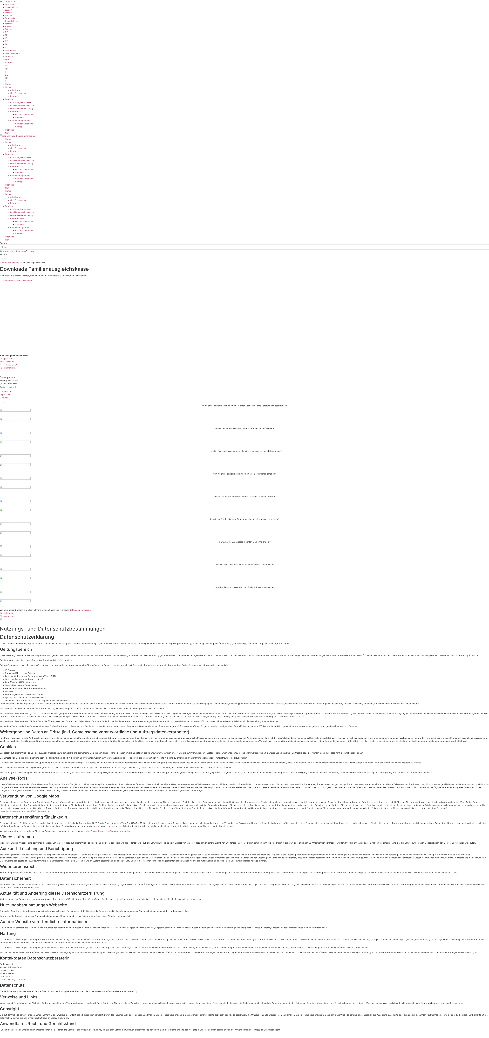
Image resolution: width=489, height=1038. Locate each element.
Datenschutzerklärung (80, 610)
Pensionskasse (17, 111)
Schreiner (19, 117)
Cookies (4, 397)
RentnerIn (14, 96)
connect (8, 10)
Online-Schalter (11, 7)
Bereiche (9, 99)
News (7, 133)
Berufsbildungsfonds (20, 120)
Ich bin (8, 87)
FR (6, 35)
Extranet (8, 15)
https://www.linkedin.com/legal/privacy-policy (107, 831)
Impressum (5, 394)
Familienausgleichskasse (22, 105)
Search (3, 243)
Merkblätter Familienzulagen (18, 280)
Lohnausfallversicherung (21, 108)
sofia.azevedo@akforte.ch (12, 979)
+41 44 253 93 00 (9, 364)
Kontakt (8, 13)
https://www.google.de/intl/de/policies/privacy (28, 811)
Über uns (9, 130)
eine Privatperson (18, 93)
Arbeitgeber (16, 90)
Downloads (10, 4)
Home (8, 84)
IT (6, 38)
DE (6, 32)
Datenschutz (6, 391)
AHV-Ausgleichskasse (20, 102)
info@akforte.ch (8, 367)
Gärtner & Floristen (24, 114)
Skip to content (7, 1)
